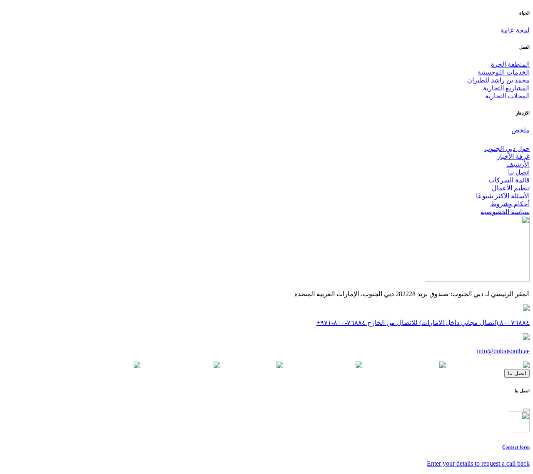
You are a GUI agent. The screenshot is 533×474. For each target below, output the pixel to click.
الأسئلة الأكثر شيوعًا (503, 196)
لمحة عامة (515, 30)
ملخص (520, 130)
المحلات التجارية (507, 96)
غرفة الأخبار (513, 156)
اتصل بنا (519, 172)
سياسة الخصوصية (505, 211)
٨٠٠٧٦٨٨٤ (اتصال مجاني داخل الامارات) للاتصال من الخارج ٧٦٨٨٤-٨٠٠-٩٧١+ (423, 322)
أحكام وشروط (510, 203)
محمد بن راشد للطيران (498, 80)
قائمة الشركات (509, 180)
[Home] (477, 279)
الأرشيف (518, 164)
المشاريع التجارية (506, 88)
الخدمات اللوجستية (504, 72)
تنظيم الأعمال (511, 188)
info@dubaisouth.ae (503, 350)
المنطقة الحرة (510, 64)
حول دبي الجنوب (507, 148)
